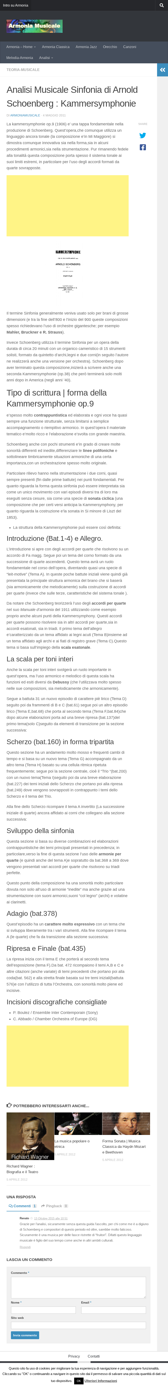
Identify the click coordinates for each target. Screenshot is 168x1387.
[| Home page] (35, 26)
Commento (20, 1273)
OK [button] (79, 1381)
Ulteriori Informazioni (100, 1381)
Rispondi (25, 1247)
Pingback (56, 1206)
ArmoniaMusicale (25, 115)
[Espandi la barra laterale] (162, 69)
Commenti (25, 1206)
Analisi (44, 58)
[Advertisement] (68, 205)
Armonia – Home (19, 47)
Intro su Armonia (15, 5)
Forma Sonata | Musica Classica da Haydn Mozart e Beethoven (124, 1146)
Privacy (74, 1356)
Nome (16, 1302)
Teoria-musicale (23, 70)
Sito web (17, 1318)
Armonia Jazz (86, 47)
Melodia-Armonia (19, 58)
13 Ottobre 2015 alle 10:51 (51, 1218)
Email (86, 1302)
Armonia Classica (56, 47)
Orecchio (110, 47)
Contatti (94, 1356)
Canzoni (129, 47)
